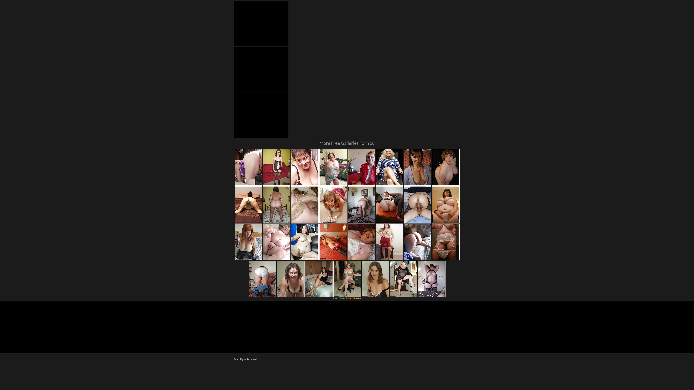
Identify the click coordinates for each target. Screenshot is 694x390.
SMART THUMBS (353, 298)
